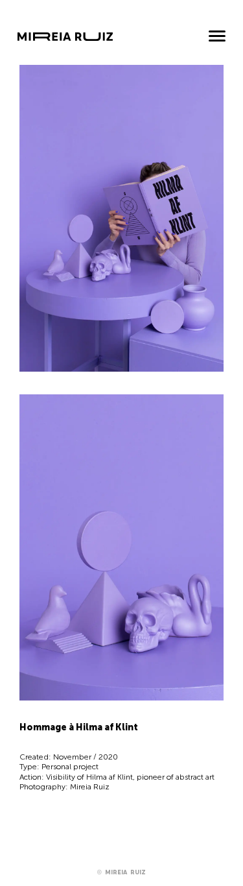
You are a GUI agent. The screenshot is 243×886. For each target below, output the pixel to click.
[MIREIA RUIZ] (65, 42)
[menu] (217, 36)
